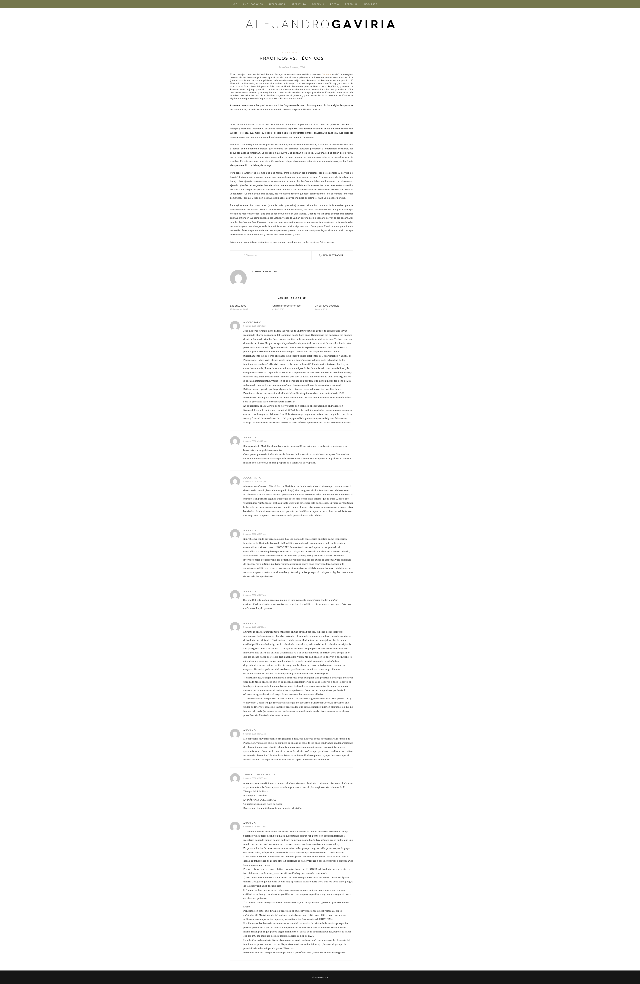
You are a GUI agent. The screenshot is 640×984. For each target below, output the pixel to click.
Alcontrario (252, 322)
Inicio (234, 4)
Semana (326, 74)
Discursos (370, 4)
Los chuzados (238, 305)
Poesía (334, 4)
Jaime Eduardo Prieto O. (260, 774)
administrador (333, 255)
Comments (250, 255)
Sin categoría (291, 53)
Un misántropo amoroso (286, 305)
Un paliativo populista (327, 305)
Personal (351, 4)
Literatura (298, 4)
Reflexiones (277, 4)
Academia (318, 4)
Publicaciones (253, 4)
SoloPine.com (321, 977)
